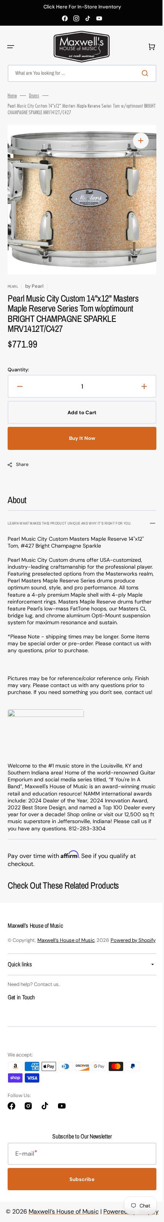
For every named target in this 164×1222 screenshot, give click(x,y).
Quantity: (18, 370)
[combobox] (79, 73)
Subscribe (79, 1208)
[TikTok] (87, 18)
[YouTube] (99, 18)
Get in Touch (21, 1026)
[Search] (141, 73)
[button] (10, 46)
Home (12, 95)
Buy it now (79, 438)
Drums (34, 95)
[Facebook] (64, 18)
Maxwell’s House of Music (66, 961)
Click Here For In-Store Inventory (82, 7)
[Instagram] (76, 18)
